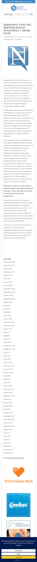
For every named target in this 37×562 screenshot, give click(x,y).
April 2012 (7, 443)
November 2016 (9, 346)
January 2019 (8, 285)
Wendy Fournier (10, 37)
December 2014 (9, 396)
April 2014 (7, 399)
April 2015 (7, 383)
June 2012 (7, 436)
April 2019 (7, 279)
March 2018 (8, 319)
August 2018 (8, 302)
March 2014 (8, 403)
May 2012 (7, 439)
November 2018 (9, 292)
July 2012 (7, 433)
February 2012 (9, 450)
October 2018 (8, 295)
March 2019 (8, 282)
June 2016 (7, 356)
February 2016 (9, 366)
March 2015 (8, 386)
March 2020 (8, 269)
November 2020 (9, 262)
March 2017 (8, 342)
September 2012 (9, 426)
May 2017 (7, 336)
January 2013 (8, 413)
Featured (29, 37)
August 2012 (8, 429)
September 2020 (9, 265)
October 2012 (8, 423)
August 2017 (8, 329)
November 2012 (9, 419)
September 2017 (9, 326)
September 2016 (9, 349)
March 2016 (8, 362)
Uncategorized (8, 39)
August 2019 (8, 275)
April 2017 (7, 339)
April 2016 (7, 359)
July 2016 (7, 352)
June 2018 (7, 309)
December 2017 (9, 322)
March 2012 (8, 446)
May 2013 (7, 409)
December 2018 (9, 289)
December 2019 (9, 272)
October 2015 (8, 372)
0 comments (18, 39)
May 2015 (7, 379)
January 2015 (8, 393)
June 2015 (7, 376)
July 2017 (7, 332)
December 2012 (9, 416)
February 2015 (9, 389)
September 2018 (9, 299)
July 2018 (7, 305)
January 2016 (8, 369)
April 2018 (7, 316)
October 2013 (8, 406)
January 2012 (8, 453)
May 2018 (7, 312)
